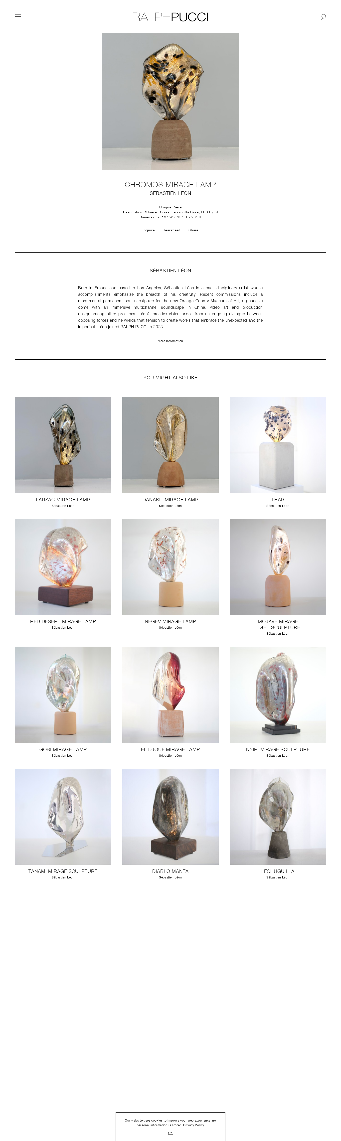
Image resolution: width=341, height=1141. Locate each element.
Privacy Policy (193, 1125)
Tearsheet (171, 230)
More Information (170, 341)
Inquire (149, 230)
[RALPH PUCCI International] (170, 16)
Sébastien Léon (170, 193)
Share (193, 230)
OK (170, 1133)
